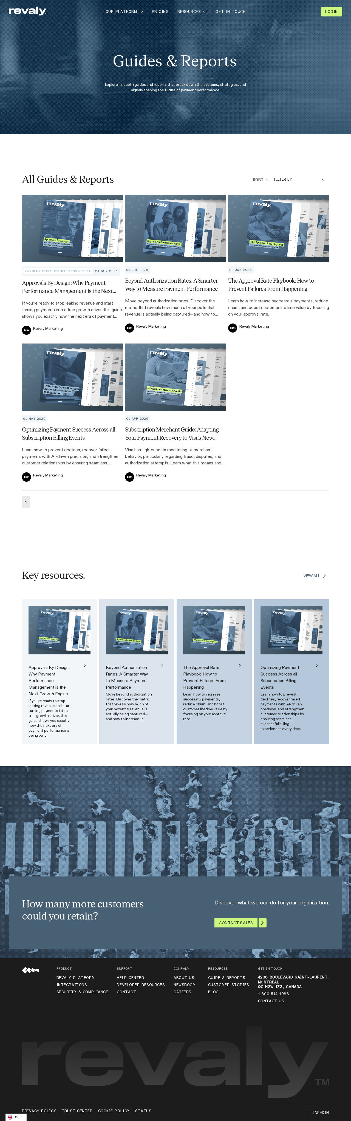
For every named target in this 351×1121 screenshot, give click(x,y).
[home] (27, 12)
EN (17, 1117)
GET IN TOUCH (230, 12)
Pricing (160, 12)
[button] (124, 12)
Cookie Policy (114, 1111)
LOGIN (331, 12)
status (143, 1111)
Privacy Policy (39, 1111)
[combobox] (16, 1117)
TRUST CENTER (77, 1111)
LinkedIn (320, 1113)
